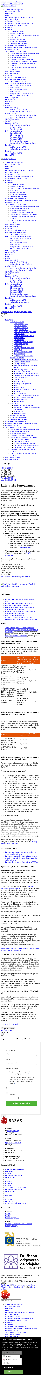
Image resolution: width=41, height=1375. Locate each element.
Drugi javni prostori (21, 330)
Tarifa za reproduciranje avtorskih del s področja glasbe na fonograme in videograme (20, 949)
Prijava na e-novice (8, 1028)
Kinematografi (19, 340)
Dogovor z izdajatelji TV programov (22, 59)
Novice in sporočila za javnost (15, 77)
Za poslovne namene (17, 31)
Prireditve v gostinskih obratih (24, 443)
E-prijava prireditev (12, 49)
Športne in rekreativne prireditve (25, 389)
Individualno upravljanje (18, 41)
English (20, 4)
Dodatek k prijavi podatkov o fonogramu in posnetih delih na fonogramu (20, 612)
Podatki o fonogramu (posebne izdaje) (18, 603)
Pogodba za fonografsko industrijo (17, 605)
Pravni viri (8, 145)
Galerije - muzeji (19, 364)
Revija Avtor (9, 101)
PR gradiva (9, 1201)
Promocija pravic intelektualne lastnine (18, 83)
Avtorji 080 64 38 (7, 478)
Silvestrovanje (19, 387)
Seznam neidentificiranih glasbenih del (23, 143)
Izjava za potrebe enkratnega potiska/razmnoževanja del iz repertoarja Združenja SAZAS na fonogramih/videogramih (21, 617)
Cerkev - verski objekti (22, 362)
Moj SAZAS (5, 4)
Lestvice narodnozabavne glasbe (21, 117)
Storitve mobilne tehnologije (23, 405)
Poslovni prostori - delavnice (24, 348)
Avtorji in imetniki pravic (14, 1169)
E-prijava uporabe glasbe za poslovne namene (21, 47)
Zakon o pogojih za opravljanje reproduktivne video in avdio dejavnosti (21, 853)
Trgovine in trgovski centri (23, 352)
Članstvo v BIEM (16, 139)
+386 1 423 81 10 (7, 468)
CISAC (7, 1214)
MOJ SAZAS (10, 1177)
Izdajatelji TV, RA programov (24, 447)
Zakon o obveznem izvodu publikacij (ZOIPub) (21, 862)
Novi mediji (14, 37)
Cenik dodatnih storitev (13, 71)
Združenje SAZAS (11, 123)
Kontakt (9, 2)
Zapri (3, 1116)
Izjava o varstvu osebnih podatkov (24, 1285)
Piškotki (3, 1287)
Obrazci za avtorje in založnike (16, 25)
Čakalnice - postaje (20, 326)
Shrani (10, 1372)
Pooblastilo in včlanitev (13, 12)
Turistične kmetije (20, 354)
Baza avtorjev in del (12, 107)
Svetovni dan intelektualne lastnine (22, 93)
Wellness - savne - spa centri (23, 356)
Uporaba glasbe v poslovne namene (26, 445)
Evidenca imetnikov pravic (19, 141)
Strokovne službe (16, 127)
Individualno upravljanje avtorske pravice (19, 17)
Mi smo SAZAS (15, 91)
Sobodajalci (18, 350)
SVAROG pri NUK (24, 547)
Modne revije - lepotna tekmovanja (26, 374)
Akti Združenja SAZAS (18, 147)
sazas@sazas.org (13, 1131)
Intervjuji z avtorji (16, 87)
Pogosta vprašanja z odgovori (15, 79)
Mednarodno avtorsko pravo (19, 149)
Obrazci (8, 1173)
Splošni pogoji (6, 1285)
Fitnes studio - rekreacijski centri (25, 332)
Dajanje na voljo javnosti (18, 43)
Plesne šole (18, 346)
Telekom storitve (19, 413)
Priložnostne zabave (21, 378)
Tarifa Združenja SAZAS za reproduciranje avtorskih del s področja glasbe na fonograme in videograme (21, 630)
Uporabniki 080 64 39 (8, 480)
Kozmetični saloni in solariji (23, 342)
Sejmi (16, 385)
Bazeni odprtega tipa (21, 324)
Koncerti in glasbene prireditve (24, 370)
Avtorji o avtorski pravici (18, 89)
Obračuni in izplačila (12, 21)
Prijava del (9, 13)
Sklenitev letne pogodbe (18, 57)
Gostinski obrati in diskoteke (24, 336)
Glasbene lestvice (11, 113)
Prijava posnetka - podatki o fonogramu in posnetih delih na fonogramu (19, 608)
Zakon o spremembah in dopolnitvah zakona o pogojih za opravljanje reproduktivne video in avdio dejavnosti (21, 858)
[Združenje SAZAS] (8, 6)
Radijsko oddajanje (20, 399)
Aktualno (8, 1199)
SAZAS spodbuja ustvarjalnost (20, 85)
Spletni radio (18, 411)
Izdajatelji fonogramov (17, 39)
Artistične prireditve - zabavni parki (26, 360)
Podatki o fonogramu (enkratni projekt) (17, 887)
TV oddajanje (19, 401)
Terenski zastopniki (16, 129)
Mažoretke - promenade (22, 372)
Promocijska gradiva (12, 97)
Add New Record (11, 1024)
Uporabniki (5, 312)
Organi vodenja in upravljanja (20, 125)
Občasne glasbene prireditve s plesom (27, 376)
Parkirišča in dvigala (21, 344)
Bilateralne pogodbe (17, 135)
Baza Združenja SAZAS (18, 109)
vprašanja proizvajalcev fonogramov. (19, 843)
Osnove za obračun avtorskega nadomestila (24, 53)
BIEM (7, 1216)
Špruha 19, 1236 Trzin (13, 1143)
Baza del (8, 1195)
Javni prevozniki (19, 338)
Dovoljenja (9, 29)
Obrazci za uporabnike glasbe (15, 45)
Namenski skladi (15, 133)
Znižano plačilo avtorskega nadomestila (23, 61)
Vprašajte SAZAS (16, 153)
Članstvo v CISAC (16, 137)
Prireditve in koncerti (17, 33)
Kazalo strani (17, 2)
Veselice (17, 391)
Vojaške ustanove (20, 393)
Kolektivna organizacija (13, 131)
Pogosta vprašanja (11, 19)
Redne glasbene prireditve (23, 383)
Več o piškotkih (9, 1367)
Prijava (10, 1287)
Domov (3, 2)
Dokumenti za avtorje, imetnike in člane (19, 23)
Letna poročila (10, 99)
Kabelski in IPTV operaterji (23, 397)
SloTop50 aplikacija (12, 119)
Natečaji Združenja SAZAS (19, 95)
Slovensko (13, 4)
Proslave (17, 379)
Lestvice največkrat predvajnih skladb (23, 115)
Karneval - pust (19, 381)
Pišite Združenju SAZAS (18, 81)
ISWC (7, 15)
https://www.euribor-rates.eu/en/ (16, 636)
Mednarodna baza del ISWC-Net (21, 111)
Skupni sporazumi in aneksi (19, 55)
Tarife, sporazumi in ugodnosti (15, 51)
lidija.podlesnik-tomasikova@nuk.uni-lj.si (15, 576)
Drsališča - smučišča (21, 328)
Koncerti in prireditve (21, 439)
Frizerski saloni (19, 334)
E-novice (8, 103)
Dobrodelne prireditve (21, 441)
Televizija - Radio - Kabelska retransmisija (24, 35)
